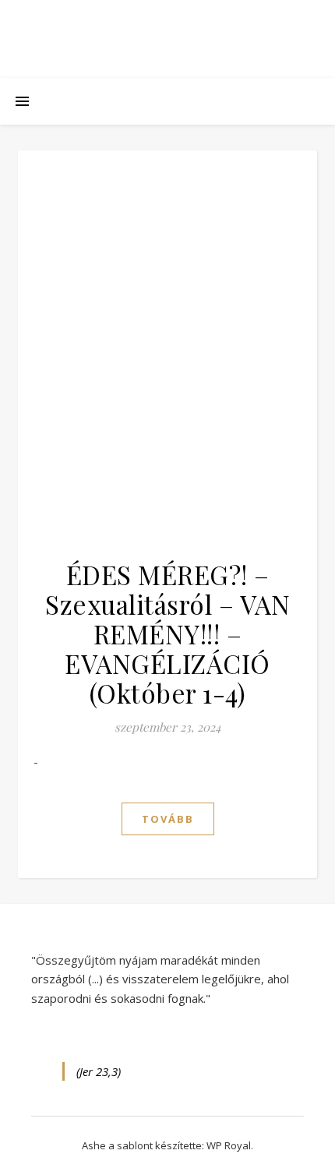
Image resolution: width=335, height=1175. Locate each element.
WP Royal (228, 1145)
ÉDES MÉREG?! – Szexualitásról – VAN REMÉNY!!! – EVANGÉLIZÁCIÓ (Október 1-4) (167, 633)
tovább (168, 819)
